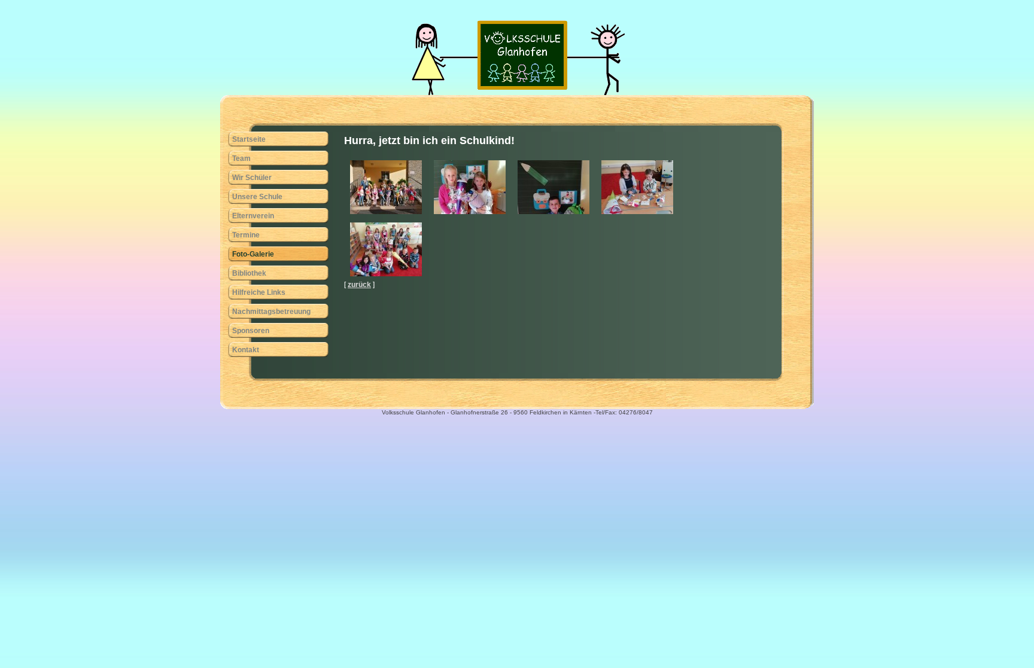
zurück (359, 284)
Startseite (249, 139)
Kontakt (245, 350)
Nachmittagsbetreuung (271, 311)
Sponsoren (250, 331)
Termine (246, 235)
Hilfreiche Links (258, 292)
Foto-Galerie (253, 254)
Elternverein (253, 216)
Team (241, 158)
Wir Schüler (252, 177)
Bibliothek (249, 273)
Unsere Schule (257, 197)
